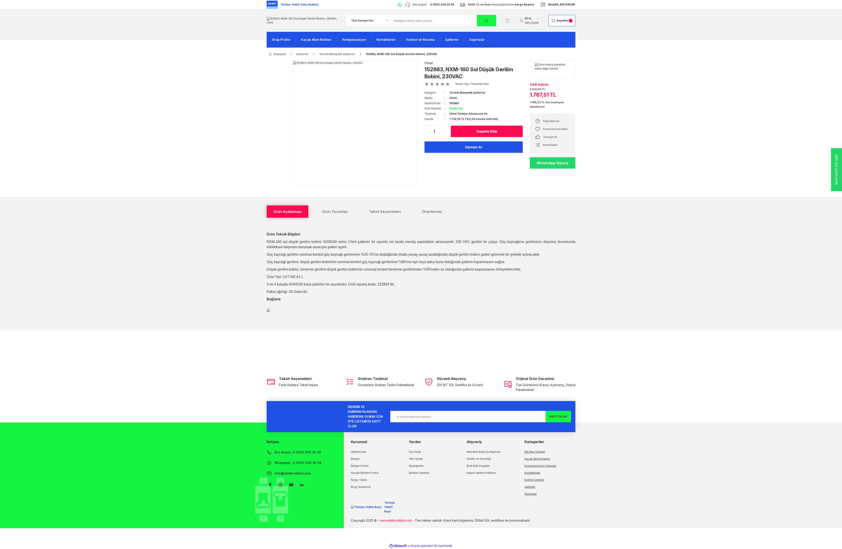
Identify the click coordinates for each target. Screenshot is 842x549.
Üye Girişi (415, 451)
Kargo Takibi (359, 479)
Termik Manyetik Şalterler (467, 92)
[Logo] (303, 20)
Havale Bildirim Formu (365, 472)
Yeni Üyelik (416, 458)
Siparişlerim (416, 465)
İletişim (355, 458)
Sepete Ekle (486, 131)
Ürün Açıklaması (287, 211)
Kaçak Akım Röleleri (537, 458)
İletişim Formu (360, 465)
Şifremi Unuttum (419, 472)
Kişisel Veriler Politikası (481, 472)
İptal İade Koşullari (478, 465)
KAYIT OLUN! (558, 416)
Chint (429, 63)
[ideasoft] (398, 546)
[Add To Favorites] (552, 129)
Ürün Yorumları (335, 211)
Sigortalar (530, 494)
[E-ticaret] (420, 546)
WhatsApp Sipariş (552, 163)
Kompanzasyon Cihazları (540, 465)
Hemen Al (473, 147)
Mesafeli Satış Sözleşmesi (484, 451)
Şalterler (529, 486)
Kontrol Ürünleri (534, 479)
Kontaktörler (532, 472)
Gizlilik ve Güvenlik (479, 458)
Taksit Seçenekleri (385, 211)
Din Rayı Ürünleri (534, 451)
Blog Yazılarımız (361, 486)
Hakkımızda (358, 451)
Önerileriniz (432, 211)
